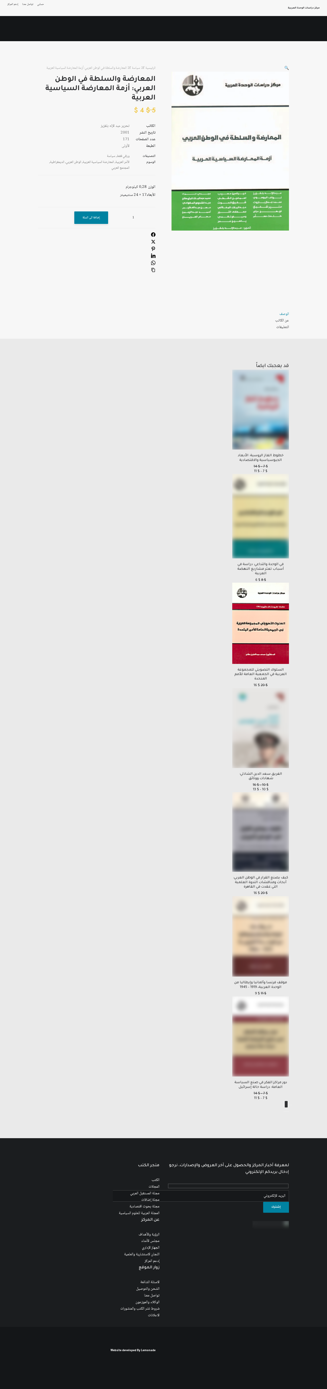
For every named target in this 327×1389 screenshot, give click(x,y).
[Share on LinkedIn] (153, 257)
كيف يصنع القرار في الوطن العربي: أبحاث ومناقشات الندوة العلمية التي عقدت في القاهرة (260, 882)
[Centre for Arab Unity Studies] (311, 28)
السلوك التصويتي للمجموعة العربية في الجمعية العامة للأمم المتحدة (260, 674)
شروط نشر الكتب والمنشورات (139, 1309)
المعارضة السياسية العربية (98, 162)
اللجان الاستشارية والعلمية (141, 1254)
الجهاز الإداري (150, 1248)
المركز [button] (249, 28)
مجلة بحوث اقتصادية (144, 1206)
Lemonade (148, 1350)
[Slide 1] (287, 1111)
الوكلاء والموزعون (147, 1302)
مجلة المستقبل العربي (144, 1193)
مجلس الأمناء (150, 1241)
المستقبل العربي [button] (206, 28)
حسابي (40, 4)
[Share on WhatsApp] (153, 264)
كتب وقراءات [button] (59, 28)
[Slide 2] (285, 1111)
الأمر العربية (122, 162)
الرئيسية (266, 28)
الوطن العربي (73, 162)
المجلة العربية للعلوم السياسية (139, 1213)
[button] (22, 28)
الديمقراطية (57, 162)
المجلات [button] (182, 28)
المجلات (154, 1187)
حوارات (132, 28)
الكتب (155, 1180)
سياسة (136, 68)
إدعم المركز (12, 4)
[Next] (286, 1104)
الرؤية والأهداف (149, 1234)
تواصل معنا (27, 4)
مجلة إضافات (150, 1200)
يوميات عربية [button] (112, 28)
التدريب (39, 28)
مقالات (148, 28)
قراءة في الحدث (85, 28)
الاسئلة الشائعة (149, 1282)
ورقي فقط (123, 156)
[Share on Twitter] (153, 243)
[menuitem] (39, 4)
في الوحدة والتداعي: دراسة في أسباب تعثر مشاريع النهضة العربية (260, 569)
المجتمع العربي (120, 168)
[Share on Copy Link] (153, 271)
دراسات (164, 28)
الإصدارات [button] (232, 28)
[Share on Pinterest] (153, 250)
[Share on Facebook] (153, 236)
